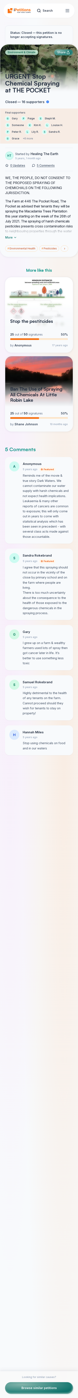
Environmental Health (21, 248)
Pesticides (49, 248)
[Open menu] (67, 10)
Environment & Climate (22, 52)
